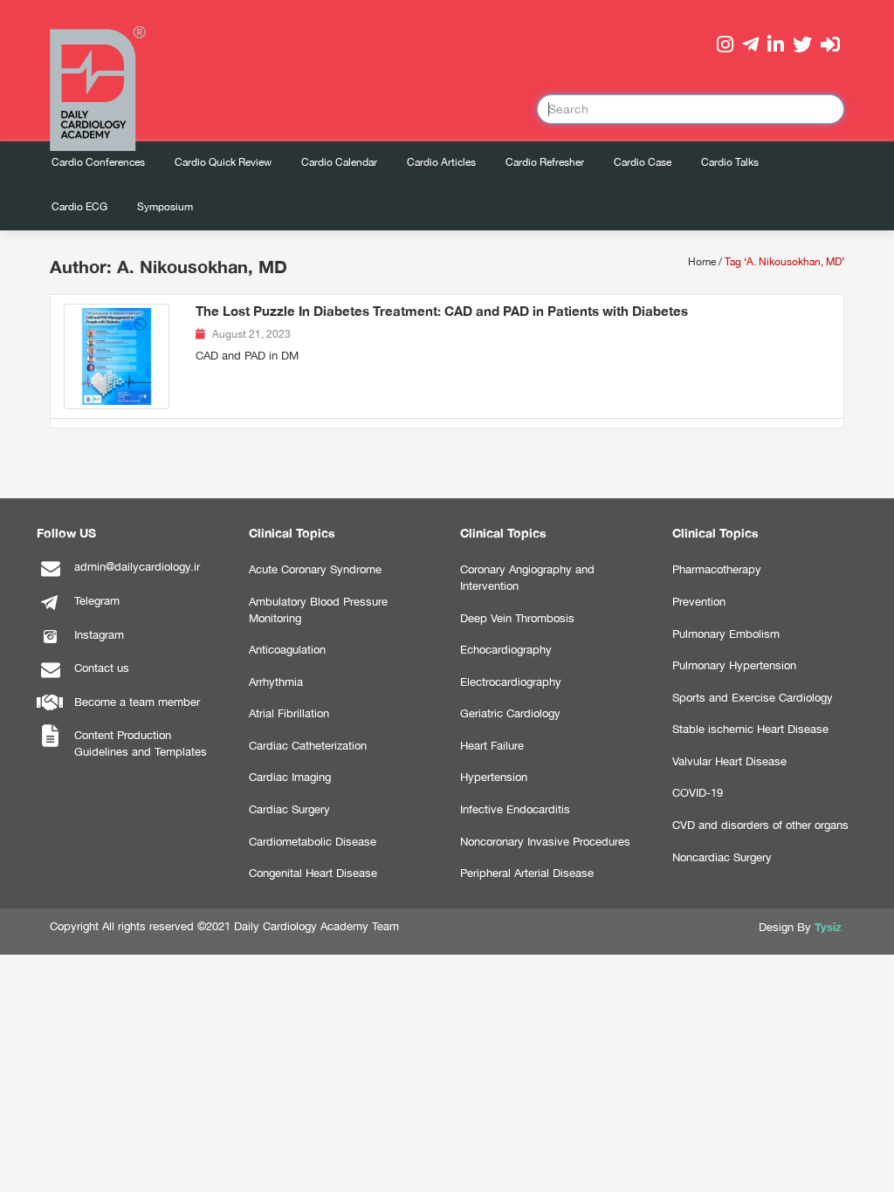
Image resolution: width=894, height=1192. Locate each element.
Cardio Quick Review (223, 162)
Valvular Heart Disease (729, 761)
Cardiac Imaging (290, 777)
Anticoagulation (287, 649)
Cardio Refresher (544, 162)
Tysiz (828, 927)
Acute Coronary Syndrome (315, 569)
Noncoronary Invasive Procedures (545, 841)
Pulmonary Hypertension (734, 665)
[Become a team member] (50, 712)
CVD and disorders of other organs (760, 825)
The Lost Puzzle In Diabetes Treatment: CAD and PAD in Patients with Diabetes (442, 311)
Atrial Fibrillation (289, 713)
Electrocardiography (510, 681)
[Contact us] (50, 678)
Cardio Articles (441, 162)
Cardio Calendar (339, 162)
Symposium (165, 207)
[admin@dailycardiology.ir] (50, 577)
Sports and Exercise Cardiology (752, 697)
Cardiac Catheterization (308, 745)
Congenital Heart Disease (313, 873)
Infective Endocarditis (515, 809)
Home (702, 262)
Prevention (699, 601)
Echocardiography (506, 649)
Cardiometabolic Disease (312, 841)
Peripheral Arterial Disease (527, 873)
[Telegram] (50, 611)
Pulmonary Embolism (726, 634)
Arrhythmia (276, 681)
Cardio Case (642, 162)
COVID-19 (697, 792)
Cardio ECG (79, 207)
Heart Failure (492, 745)
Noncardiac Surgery (722, 857)
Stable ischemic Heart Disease (750, 729)
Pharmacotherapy (716, 569)
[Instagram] (50, 645)
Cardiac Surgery (289, 809)
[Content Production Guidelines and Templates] (50, 745)
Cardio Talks (730, 162)
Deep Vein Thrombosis (517, 618)
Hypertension (493, 777)
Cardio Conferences (98, 162)
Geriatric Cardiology (510, 713)
